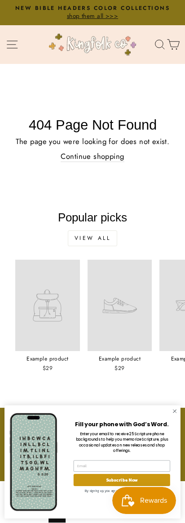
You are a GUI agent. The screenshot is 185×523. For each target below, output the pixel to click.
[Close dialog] (175, 411)
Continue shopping (92, 156)
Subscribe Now (122, 480)
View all (93, 238)
